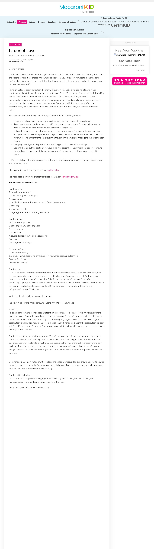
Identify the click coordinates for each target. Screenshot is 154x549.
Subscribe (11, 22)
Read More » (140, 70)
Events (41, 22)
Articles (22, 22)
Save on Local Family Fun (113, 18)
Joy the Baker (53, 170)
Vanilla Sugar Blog (70, 176)
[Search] (102, 32)
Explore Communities (74, 30)
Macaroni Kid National (61, 34)
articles (15, 44)
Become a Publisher (68, 22)
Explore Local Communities (86, 34)
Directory (52, 22)
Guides (32, 22)
